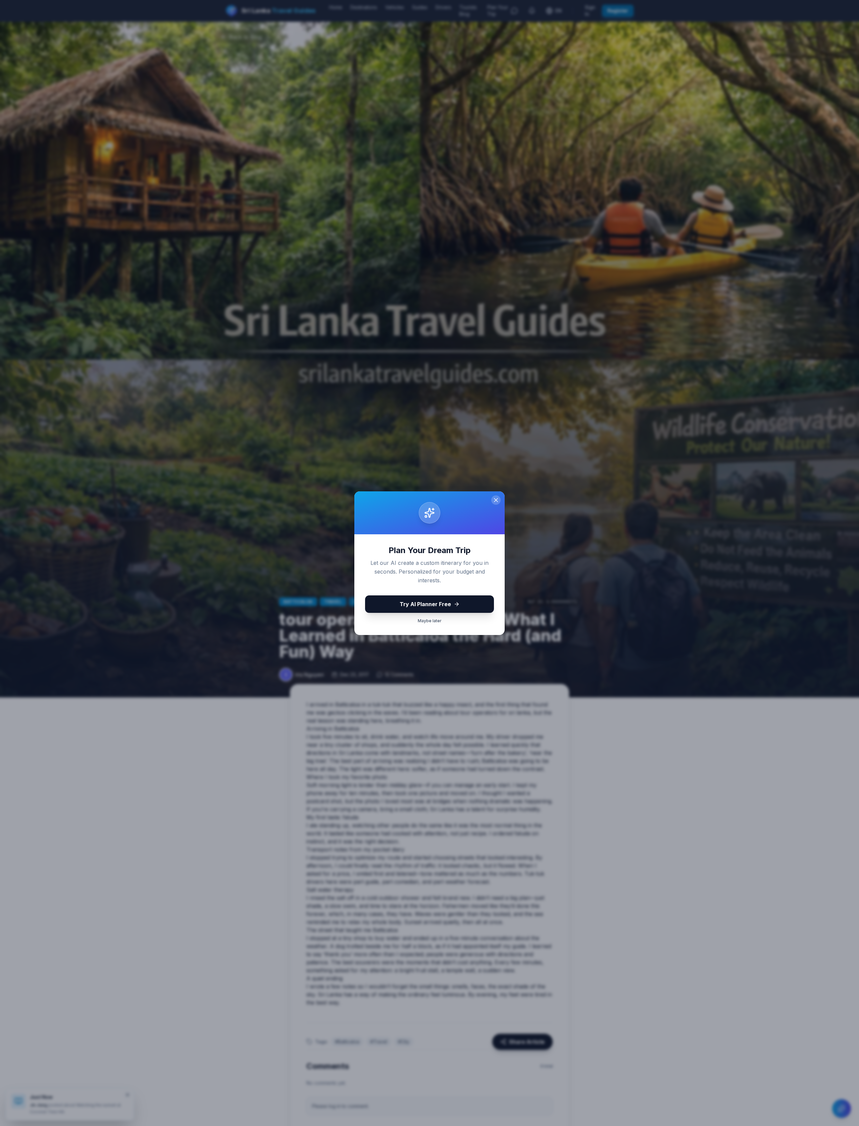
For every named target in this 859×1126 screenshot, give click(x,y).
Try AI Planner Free (425, 604)
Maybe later (430, 620)
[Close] (496, 500)
